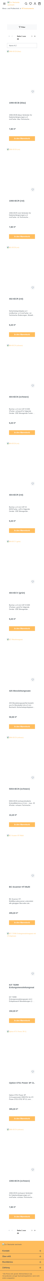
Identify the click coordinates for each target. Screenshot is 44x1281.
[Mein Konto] (35, 3)
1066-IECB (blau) (17, 103)
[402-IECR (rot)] (22, 269)
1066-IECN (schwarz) (19, 1181)
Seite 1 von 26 (21, 37)
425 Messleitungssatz (20, 691)
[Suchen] (26, 3)
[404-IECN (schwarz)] (22, 367)
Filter (23, 27)
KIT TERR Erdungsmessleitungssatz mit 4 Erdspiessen (21, 986)
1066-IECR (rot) (16, 201)
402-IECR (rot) (16, 299)
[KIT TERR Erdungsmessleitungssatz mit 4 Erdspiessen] (22, 955)
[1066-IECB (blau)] (22, 73)
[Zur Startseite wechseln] (14, 3)
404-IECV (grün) (17, 593)
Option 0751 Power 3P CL (22, 1083)
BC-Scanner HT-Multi (19, 887)
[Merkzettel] (30, 3)
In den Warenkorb (22, 138)
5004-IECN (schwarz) (19, 789)
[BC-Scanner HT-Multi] (22, 857)
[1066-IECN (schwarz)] (22, 1151)
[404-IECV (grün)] (22, 563)
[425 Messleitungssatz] (22, 661)
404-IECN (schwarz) (19, 397)
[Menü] (4, 3)
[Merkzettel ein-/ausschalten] (32, 91)
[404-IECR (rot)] (22, 465)
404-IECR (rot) (16, 495)
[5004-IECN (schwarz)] (22, 759)
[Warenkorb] (39, 3)
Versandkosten (7, 1276)
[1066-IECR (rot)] (22, 171)
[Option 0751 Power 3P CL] (22, 1053)
